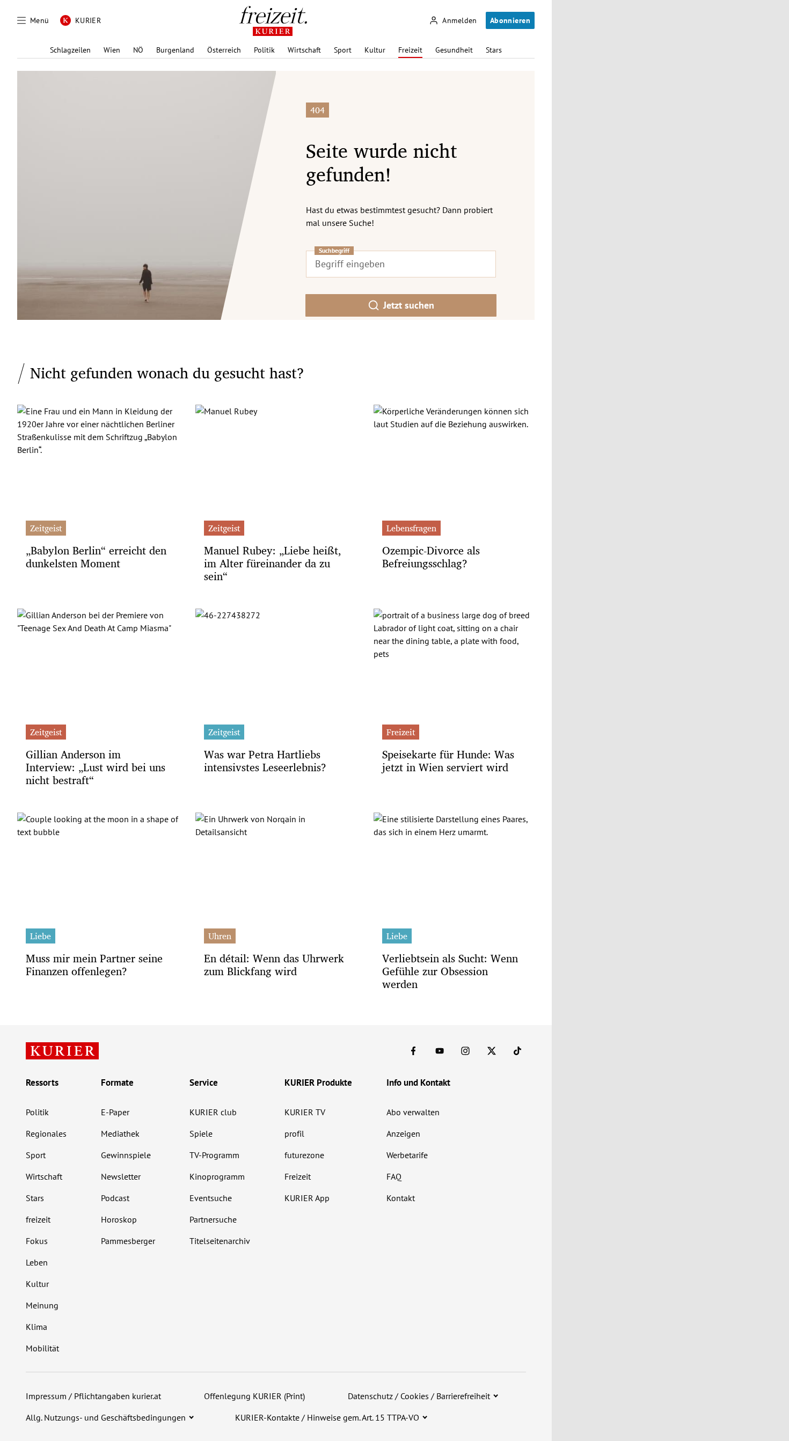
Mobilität (42, 1348)
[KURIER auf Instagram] (465, 1050)
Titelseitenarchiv (219, 1240)
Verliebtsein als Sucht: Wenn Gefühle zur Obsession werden (450, 971)
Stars (494, 50)
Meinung (42, 1305)
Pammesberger (128, 1240)
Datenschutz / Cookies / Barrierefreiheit (419, 1396)
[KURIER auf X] (491, 1050)
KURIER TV (304, 1112)
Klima (36, 1326)
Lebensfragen (411, 528)
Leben (37, 1262)
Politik (264, 50)
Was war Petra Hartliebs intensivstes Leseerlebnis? (265, 760)
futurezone (304, 1155)
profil (294, 1133)
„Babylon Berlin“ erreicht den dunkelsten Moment (96, 557)
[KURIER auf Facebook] (413, 1050)
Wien (112, 50)
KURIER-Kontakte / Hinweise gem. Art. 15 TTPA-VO (327, 1417)
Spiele (201, 1133)
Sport (343, 50)
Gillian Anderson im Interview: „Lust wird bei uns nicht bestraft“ (95, 767)
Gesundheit (454, 50)
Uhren (219, 936)
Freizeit (410, 50)
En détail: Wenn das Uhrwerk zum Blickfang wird (274, 964)
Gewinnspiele (126, 1155)
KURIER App (307, 1198)
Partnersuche (213, 1219)
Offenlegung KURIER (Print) (254, 1396)
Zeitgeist (46, 528)
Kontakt (400, 1198)
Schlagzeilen (70, 50)
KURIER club (213, 1112)
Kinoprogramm (217, 1176)
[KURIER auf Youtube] (439, 1050)
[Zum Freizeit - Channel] (273, 21)
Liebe (40, 936)
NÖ (138, 50)
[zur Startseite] (62, 1050)
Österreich (224, 50)
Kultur (374, 50)
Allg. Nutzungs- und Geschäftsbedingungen (106, 1417)
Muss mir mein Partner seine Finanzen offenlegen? (94, 964)
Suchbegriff (334, 250)
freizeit (38, 1219)
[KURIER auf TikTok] (517, 1050)
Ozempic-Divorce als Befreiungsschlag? (431, 557)
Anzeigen (403, 1133)
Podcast (115, 1198)
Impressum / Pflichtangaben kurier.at (93, 1396)
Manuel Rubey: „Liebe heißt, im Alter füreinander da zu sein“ (272, 563)
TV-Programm (214, 1155)
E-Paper (115, 1112)
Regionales (46, 1133)
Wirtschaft (304, 50)
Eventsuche (210, 1198)
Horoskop (119, 1219)
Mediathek (120, 1133)
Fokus (37, 1240)
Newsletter (121, 1176)
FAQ (393, 1176)
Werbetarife (407, 1155)
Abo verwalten (413, 1112)
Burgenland (175, 50)
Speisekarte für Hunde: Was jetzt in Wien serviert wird (448, 760)
